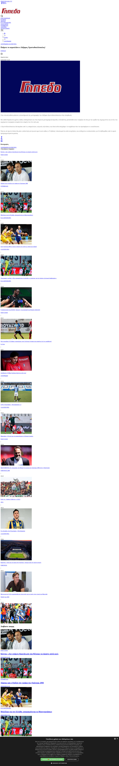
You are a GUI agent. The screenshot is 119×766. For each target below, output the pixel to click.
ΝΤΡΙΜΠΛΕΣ (4, 25)
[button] (59, 763)
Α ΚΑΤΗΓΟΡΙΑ (12, 44)
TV (11, 1)
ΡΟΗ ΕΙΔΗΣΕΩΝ (5, 18)
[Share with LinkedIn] (2, 141)
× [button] (117, 738)
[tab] (4, 149)
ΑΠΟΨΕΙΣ (3, 27)
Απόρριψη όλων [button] (71, 759)
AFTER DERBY (5, 28)
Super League (4, 650)
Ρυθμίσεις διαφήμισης (62, 754)
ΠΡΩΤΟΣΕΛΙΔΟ (5, 1)
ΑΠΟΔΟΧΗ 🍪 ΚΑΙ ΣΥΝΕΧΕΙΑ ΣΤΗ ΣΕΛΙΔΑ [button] (52, 759)
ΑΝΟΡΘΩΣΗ (7, 41)
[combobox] (115, 739)
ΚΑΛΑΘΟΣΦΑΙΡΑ (6, 22)
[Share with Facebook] (2, 137)
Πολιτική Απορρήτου (74, 756)
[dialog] (59, 751)
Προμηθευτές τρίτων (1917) (57, 748)
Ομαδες (6, 37)
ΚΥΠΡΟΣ (3, 19)
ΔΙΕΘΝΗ (3, 21)
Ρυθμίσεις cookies (64, 756)
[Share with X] (2, 139)
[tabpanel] (59, 387)
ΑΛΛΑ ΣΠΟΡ (4, 24)
